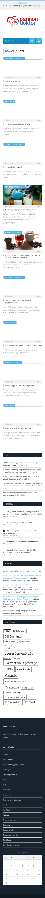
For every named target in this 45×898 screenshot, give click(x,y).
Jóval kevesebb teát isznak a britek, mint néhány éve (23, 345)
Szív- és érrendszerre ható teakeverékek (19, 428)
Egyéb (10, 646)
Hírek (9, 669)
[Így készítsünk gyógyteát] (22, 153)
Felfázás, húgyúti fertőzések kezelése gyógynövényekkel (18, 301)
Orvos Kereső (27, 688)
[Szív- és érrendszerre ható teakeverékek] (22, 414)
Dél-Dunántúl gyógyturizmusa (17, 641)
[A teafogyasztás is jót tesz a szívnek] (22, 110)
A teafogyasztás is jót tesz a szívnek (17, 124)
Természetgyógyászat (14, 59)
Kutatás (11, 675)
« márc (5, 886)
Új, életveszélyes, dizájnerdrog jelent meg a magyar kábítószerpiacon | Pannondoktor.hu (21, 597)
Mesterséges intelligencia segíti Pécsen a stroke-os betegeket (20, 579)
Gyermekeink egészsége (20, 663)
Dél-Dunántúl (13, 636)
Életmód (29, 702)
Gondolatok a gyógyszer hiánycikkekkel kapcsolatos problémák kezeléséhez (19, 551)
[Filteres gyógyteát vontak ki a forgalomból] (22, 371)
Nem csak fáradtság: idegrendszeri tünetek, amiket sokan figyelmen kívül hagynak (23, 6)
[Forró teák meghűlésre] (22, 67)
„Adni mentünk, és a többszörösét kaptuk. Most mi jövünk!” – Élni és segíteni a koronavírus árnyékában (20, 589)
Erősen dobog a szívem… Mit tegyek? (28, 571)
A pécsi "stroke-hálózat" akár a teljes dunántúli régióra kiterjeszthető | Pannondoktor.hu (22, 576)
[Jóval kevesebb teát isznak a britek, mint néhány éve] (22, 331)
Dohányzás (19, 631)
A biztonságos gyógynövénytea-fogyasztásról (20, 210)
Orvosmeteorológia (12, 692)
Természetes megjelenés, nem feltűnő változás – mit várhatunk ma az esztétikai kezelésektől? (22, 484)
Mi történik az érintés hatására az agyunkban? (24, 542)
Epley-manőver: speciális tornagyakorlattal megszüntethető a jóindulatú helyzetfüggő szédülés (22, 513)
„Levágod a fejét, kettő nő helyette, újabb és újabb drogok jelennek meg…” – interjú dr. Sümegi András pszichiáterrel (21, 603)
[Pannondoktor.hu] (22, 21)
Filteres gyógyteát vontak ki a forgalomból (20, 385)
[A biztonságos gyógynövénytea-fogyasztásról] (22, 195)
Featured (7, 658)
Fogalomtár (17, 658)
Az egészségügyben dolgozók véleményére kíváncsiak (20, 612)
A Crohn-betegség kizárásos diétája (20, 522)
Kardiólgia (9, 101)
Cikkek (7, 631)
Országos (12, 687)
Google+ (6, 737)
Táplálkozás (10, 323)
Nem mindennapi (15, 681)
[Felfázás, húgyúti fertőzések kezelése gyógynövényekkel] (22, 286)
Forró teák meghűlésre (13, 81)
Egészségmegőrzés (13, 233)
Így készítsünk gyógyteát (13, 167)
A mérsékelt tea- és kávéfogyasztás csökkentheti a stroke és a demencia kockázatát (22, 256)
